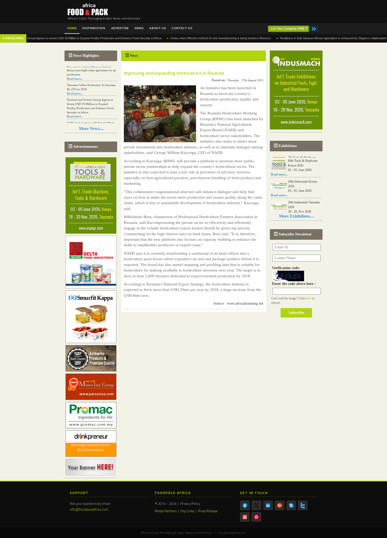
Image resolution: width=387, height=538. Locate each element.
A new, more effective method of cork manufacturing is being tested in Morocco (203, 38)
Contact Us (182, 28)
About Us (157, 28)
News (139, 28)
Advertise (120, 28)
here (309, 298)
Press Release (208, 511)
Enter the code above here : (293, 284)
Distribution (93, 28)
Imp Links (187, 511)
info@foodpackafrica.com (89, 509)
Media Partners (166, 511)
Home (72, 28)
